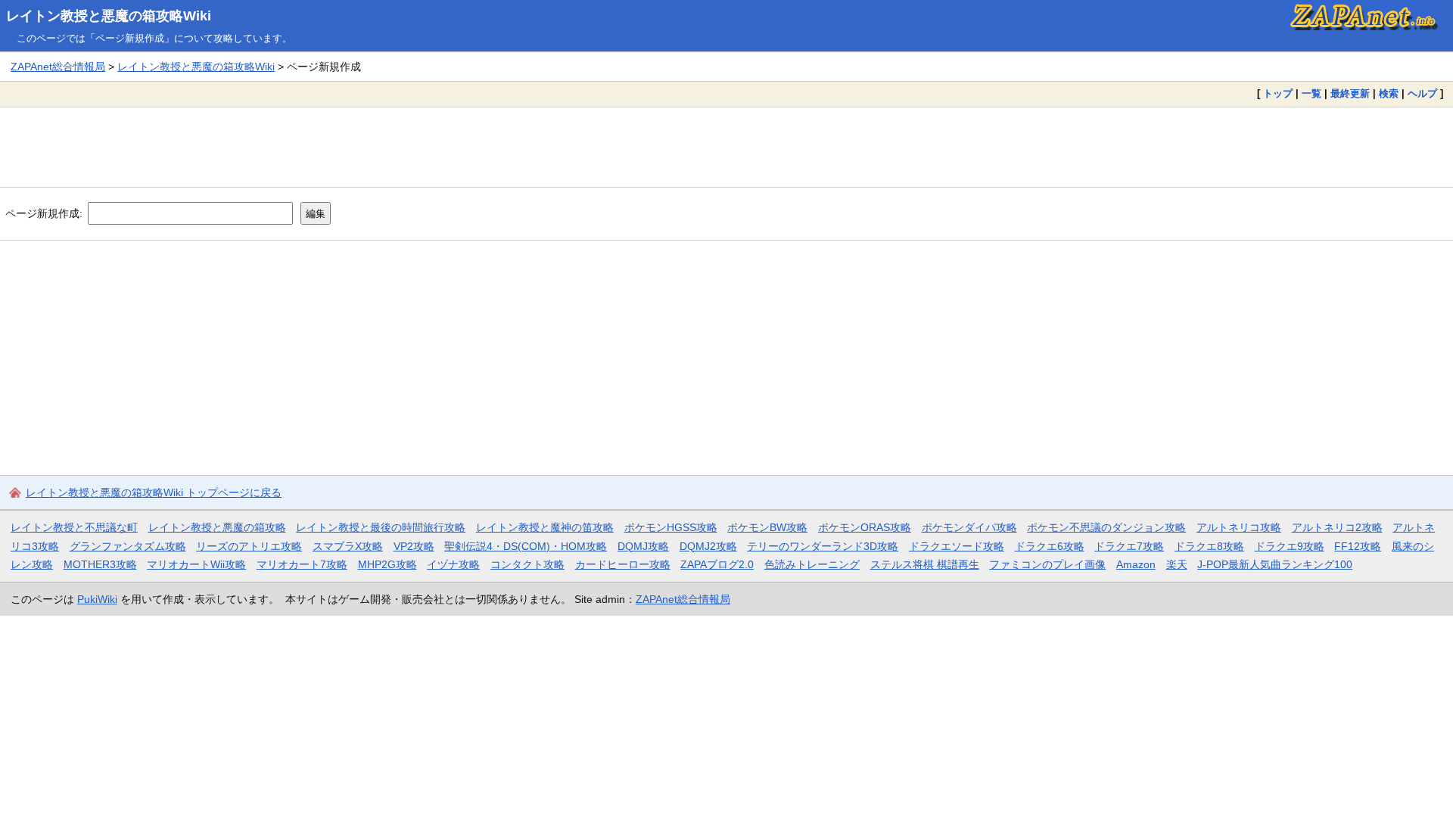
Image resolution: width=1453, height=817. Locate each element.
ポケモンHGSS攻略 (670, 527)
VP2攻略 (414, 546)
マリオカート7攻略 (302, 564)
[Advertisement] (726, 147)
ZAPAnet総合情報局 (58, 67)
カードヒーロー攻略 (622, 564)
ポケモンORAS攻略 (864, 527)
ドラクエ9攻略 (1289, 546)
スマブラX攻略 (348, 546)
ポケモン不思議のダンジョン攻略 (1106, 527)
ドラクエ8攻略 (1209, 546)
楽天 (1176, 564)
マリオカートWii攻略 (196, 564)
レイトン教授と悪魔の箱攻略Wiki (108, 15)
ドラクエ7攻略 (1129, 546)
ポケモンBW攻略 (767, 527)
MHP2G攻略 (387, 564)
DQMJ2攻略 (708, 546)
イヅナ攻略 (453, 564)
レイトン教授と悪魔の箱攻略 (217, 527)
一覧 (1311, 93)
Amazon (1136, 564)
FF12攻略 (1357, 546)
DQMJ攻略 (643, 546)
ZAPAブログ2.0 (717, 564)
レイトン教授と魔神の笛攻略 (545, 527)
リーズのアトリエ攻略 (249, 546)
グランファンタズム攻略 (128, 546)
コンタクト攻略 (527, 564)
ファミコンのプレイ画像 (1047, 564)
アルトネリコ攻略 (1238, 527)
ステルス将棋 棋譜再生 (924, 564)
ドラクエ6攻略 (1049, 546)
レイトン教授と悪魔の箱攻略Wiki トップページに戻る (154, 492)
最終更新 (1350, 93)
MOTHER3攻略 (100, 564)
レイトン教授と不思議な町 (74, 527)
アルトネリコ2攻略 (1337, 527)
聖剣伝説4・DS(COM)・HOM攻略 (525, 546)
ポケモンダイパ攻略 (969, 527)
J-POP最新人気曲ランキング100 (1274, 564)
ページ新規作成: (43, 213)
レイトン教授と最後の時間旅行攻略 (380, 527)
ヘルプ (1422, 93)
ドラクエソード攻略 (956, 546)
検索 (1389, 93)
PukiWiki (97, 599)
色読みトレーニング (812, 564)
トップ (1278, 93)
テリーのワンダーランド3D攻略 (822, 546)
